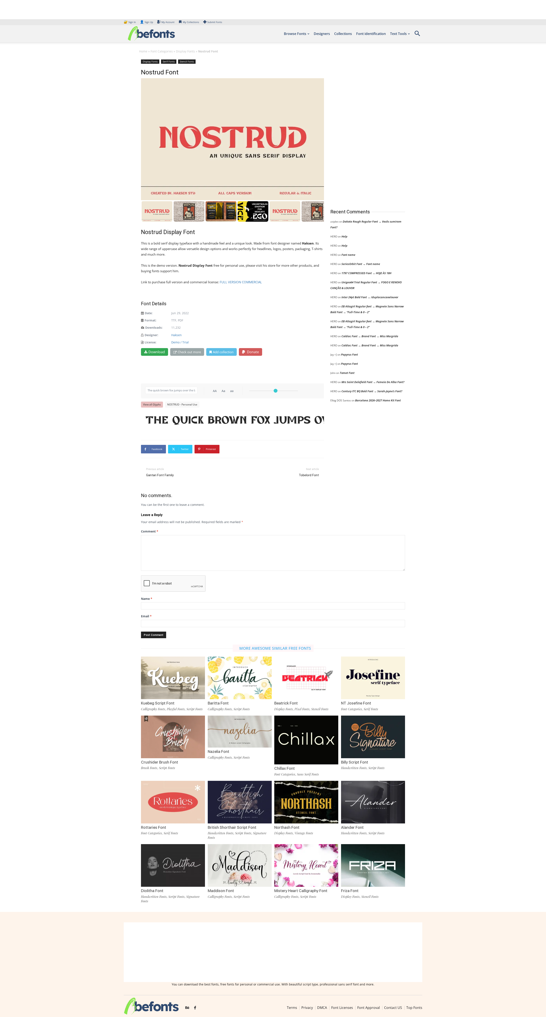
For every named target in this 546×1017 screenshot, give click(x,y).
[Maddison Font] (240, 865)
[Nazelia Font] (240, 731)
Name (146, 599)
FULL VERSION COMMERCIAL (241, 282)
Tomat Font (347, 373)
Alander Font (352, 827)
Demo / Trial (180, 342)
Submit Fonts (214, 22)
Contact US (393, 1008)
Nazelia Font (218, 751)
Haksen (176, 335)
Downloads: (154, 327)
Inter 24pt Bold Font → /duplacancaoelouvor (369, 297)
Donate (252, 352)
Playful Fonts (176, 709)
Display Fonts (185, 51)
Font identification (371, 33)
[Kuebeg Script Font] (173, 678)
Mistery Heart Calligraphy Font (300, 890)
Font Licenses (342, 1008)
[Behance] (187, 1008)
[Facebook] (195, 1008)
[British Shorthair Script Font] (240, 802)
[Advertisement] (362, 130)
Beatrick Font (286, 703)
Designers (322, 33)
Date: (148, 313)
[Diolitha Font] (173, 865)
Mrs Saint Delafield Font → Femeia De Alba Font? (372, 382)
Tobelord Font (309, 475)
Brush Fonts (149, 768)
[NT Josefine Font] (373, 678)
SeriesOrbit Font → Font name (360, 264)
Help (344, 236)
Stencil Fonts (187, 61)
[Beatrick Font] (306, 678)
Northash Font (286, 827)
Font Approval (368, 1008)
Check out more (189, 352)
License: (150, 342)
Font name (348, 255)
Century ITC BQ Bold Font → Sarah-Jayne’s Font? (371, 391)
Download (156, 352)
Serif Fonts (169, 61)
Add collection (223, 352)
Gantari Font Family (160, 475)
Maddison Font (221, 890)
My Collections (191, 22)
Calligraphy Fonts (153, 709)
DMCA (322, 1008)
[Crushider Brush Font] (173, 737)
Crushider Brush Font (159, 762)
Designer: (151, 335)
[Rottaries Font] (173, 802)
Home (143, 51)
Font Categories (162, 51)
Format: (150, 320)
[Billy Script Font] (373, 737)
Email (146, 616)
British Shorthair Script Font (232, 827)
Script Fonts (194, 709)
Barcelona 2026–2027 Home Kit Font (378, 400)
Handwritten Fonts (354, 768)
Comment (149, 531)
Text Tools (398, 33)
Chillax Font (284, 768)
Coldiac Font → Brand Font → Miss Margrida (369, 336)
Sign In (130, 22)
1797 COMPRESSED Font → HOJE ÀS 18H (366, 273)
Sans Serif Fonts (308, 774)
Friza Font (350, 890)
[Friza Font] (373, 865)
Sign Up (146, 22)
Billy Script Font (354, 762)
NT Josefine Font (356, 703)
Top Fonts (414, 1008)
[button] (417, 35)
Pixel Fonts (302, 709)
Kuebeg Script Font (157, 703)
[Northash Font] (306, 802)
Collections (343, 33)
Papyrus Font (349, 354)
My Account (167, 22)
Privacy (307, 1008)
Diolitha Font (152, 890)
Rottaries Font (153, 827)
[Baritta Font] (240, 678)
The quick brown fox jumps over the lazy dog (234, 420)
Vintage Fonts (304, 833)
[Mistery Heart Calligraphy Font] (306, 865)
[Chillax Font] (306, 740)
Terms (292, 1008)
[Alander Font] (373, 802)
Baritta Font (218, 703)
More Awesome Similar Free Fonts (275, 648)
